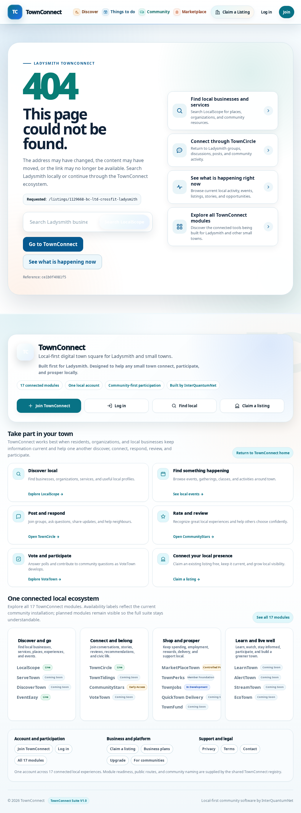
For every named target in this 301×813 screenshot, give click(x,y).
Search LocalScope (124, 222)
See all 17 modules (273, 617)
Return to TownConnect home (263, 452)
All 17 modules (31, 760)
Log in (266, 12)
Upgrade (118, 760)
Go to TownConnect (53, 244)
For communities (149, 760)
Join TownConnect (53, 405)
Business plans (157, 748)
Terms (229, 748)
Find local (188, 405)
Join (286, 12)
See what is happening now (62, 261)
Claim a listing (256, 405)
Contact (250, 748)
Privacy (208, 748)
